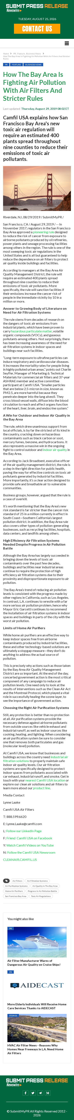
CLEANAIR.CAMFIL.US (20, 859)
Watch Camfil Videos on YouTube (30, 845)
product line (41, 788)
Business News (33, 53)
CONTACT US (37, 29)
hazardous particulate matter (31, 331)
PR (14, 53)
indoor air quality (55, 450)
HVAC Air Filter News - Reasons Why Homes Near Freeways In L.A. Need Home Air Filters (35, 1049)
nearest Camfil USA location (45, 780)
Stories (13, 1015)
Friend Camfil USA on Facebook (29, 838)
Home (6, 53)
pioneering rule (43, 232)
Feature (21, 53)
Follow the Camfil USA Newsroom (31, 852)
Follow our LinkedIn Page (24, 831)
